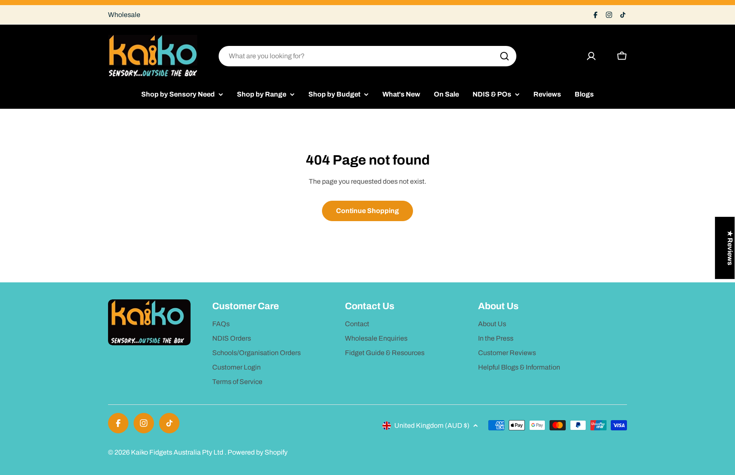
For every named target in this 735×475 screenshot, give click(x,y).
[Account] (591, 56)
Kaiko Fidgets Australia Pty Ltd (178, 452)
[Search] (504, 56)
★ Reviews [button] (730, 247)
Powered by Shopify (258, 452)
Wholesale (124, 14)
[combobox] (367, 56)
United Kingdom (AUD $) (432, 425)
